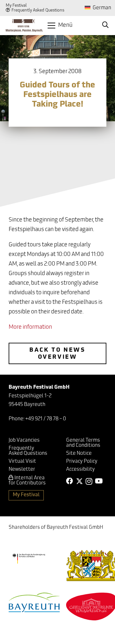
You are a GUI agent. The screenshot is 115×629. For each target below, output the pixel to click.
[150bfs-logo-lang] (24, 25)
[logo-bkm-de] (29, 558)
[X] (79, 481)
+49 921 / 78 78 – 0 (45, 419)
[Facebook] (69, 481)
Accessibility (80, 469)
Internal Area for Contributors (27, 480)
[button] (60, 26)
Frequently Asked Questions (38, 10)
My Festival (16, 6)
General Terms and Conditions (83, 443)
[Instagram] (89, 481)
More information (30, 327)
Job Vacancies (24, 440)
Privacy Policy (81, 461)
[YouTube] (99, 481)
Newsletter (22, 469)
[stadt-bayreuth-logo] (34, 602)
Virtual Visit (22, 461)
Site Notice (79, 453)
